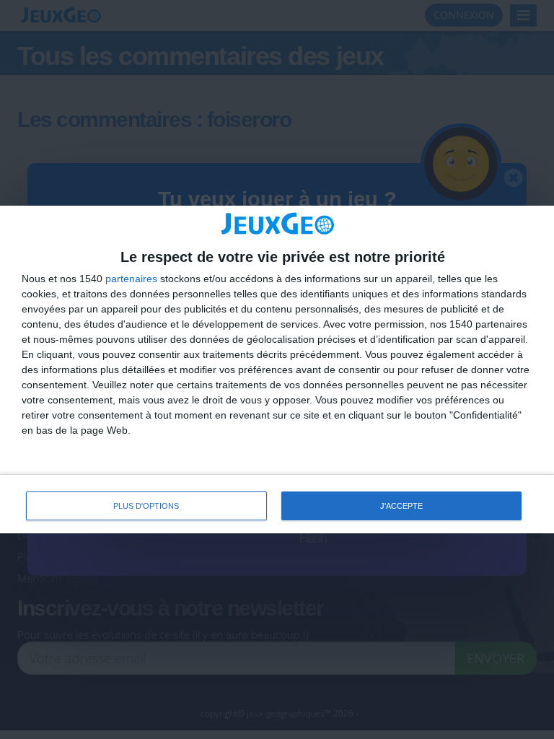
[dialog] (277, 370)
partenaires (131, 279)
